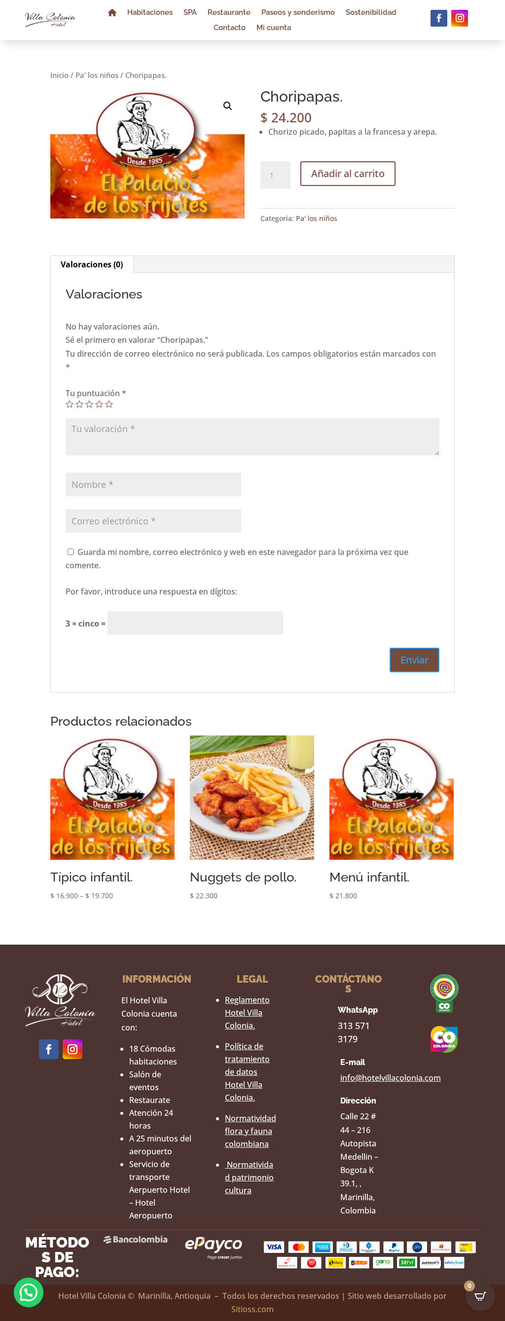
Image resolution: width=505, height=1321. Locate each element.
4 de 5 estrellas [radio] (99, 404)
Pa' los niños (96, 75)
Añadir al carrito (348, 173)
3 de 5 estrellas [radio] (89, 404)
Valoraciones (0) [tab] (92, 264)
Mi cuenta (273, 28)
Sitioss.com (252, 1309)
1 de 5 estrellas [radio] (69, 404)
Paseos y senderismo (298, 13)
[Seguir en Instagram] (459, 18)
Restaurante (229, 13)
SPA (190, 13)
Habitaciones (150, 13)
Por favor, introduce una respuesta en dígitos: (151, 591)
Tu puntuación (96, 393)
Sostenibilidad (371, 13)
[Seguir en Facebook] (439, 18)
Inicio (59, 75)
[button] (228, 106)
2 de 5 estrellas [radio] (79, 404)
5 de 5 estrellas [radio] (109, 404)
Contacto (230, 28)
